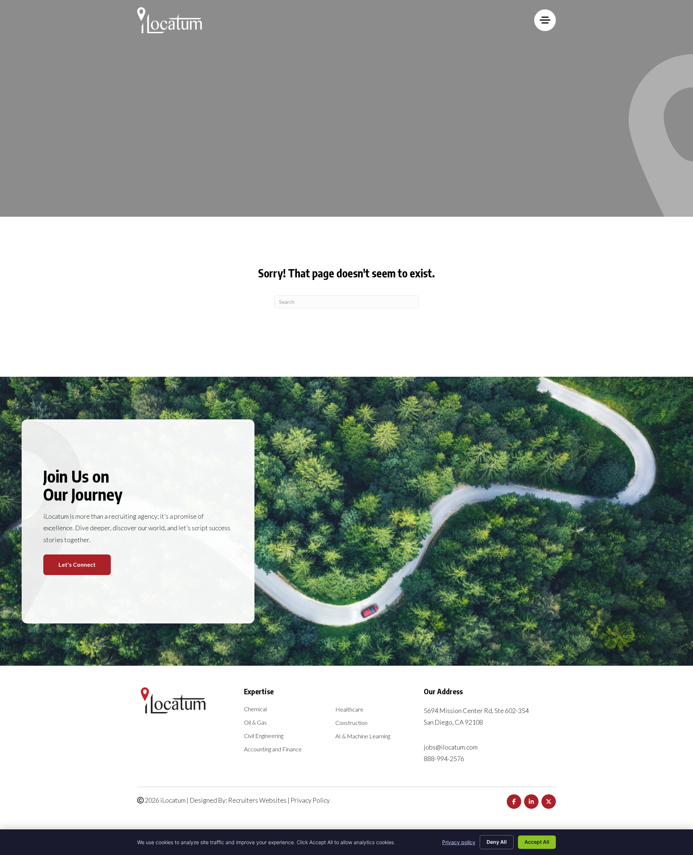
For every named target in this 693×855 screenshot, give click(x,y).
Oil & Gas (255, 723)
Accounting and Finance (273, 749)
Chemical (255, 709)
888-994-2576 (444, 759)
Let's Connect (77, 564)
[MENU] (545, 20)
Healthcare (349, 710)
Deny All (497, 842)
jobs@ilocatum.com (451, 747)
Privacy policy (458, 842)
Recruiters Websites (257, 800)
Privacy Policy (310, 800)
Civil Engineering (263, 736)
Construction (351, 723)
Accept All (536, 842)
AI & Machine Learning (362, 736)
